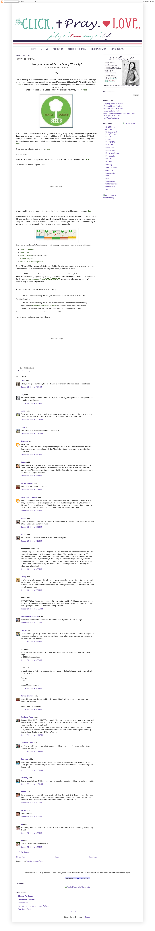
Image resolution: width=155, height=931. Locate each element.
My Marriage (110, 150)
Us (22, 824)
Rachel (23, 792)
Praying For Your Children (113, 104)
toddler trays (110, 187)
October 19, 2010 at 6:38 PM (31, 569)
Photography (58, 49)
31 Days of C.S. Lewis (112, 115)
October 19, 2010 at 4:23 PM (31, 490)
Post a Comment (24, 852)
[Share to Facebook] (31, 368)
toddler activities (111, 184)
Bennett (108, 137)
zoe (106, 189)
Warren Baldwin (27, 483)
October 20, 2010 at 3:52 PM (31, 709)
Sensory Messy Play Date (113, 108)
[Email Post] (21, 368)
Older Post (92, 857)
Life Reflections (24, 903)
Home (33, 49)
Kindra (23, 462)
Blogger (87, 917)
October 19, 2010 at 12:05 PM (32, 420)
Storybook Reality (25, 909)
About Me (44, 49)
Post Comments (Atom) (34, 861)
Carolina (24, 630)
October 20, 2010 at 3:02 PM (31, 688)
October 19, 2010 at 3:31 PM (31, 476)
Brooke (23, 518)
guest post (109, 170)
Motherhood (109, 147)
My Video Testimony (111, 118)
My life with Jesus (112, 153)
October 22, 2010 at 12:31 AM (32, 770)
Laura (23, 411)
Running (108, 165)
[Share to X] (29, 368)
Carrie (23, 381)
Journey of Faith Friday (77, 49)
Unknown (24, 441)
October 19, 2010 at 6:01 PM (31, 527)
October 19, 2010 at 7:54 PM (31, 590)
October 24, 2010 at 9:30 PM (31, 833)
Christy (23, 577)
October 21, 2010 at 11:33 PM (32, 735)
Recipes (108, 162)
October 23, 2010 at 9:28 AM (31, 803)
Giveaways (25, 371)
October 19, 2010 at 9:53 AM (31, 403)
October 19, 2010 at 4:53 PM (31, 511)
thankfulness (110, 181)
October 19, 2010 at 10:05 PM (32, 609)
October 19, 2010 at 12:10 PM (32, 434)
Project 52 (109, 159)
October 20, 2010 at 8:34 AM (31, 641)
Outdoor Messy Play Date (113, 106)
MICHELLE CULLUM (29, 497)
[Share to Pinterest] (33, 368)
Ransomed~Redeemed (30, 616)
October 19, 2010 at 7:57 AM (31, 387)
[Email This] (25, 368)
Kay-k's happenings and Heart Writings (33, 906)
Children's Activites (98, 49)
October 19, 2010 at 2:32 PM (31, 455)
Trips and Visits (111, 167)
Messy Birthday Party (112, 111)
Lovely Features (117, 49)
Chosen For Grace (25, 896)
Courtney (24, 759)
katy (22, 395)
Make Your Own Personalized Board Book (119, 113)
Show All (73, 912)
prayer (107, 178)
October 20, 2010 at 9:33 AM (31, 660)
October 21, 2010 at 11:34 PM (32, 751)
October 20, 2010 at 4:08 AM (31, 623)
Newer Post (20, 857)
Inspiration (33, 371)
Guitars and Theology (26, 899)
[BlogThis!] (27, 368)
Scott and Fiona (27, 717)
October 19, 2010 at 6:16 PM (31, 541)
